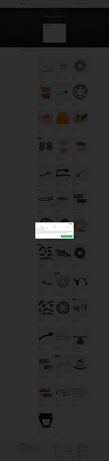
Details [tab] (54, 226)
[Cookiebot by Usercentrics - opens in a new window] (69, 224)
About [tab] (67, 226)
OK (66, 236)
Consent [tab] (41, 226)
